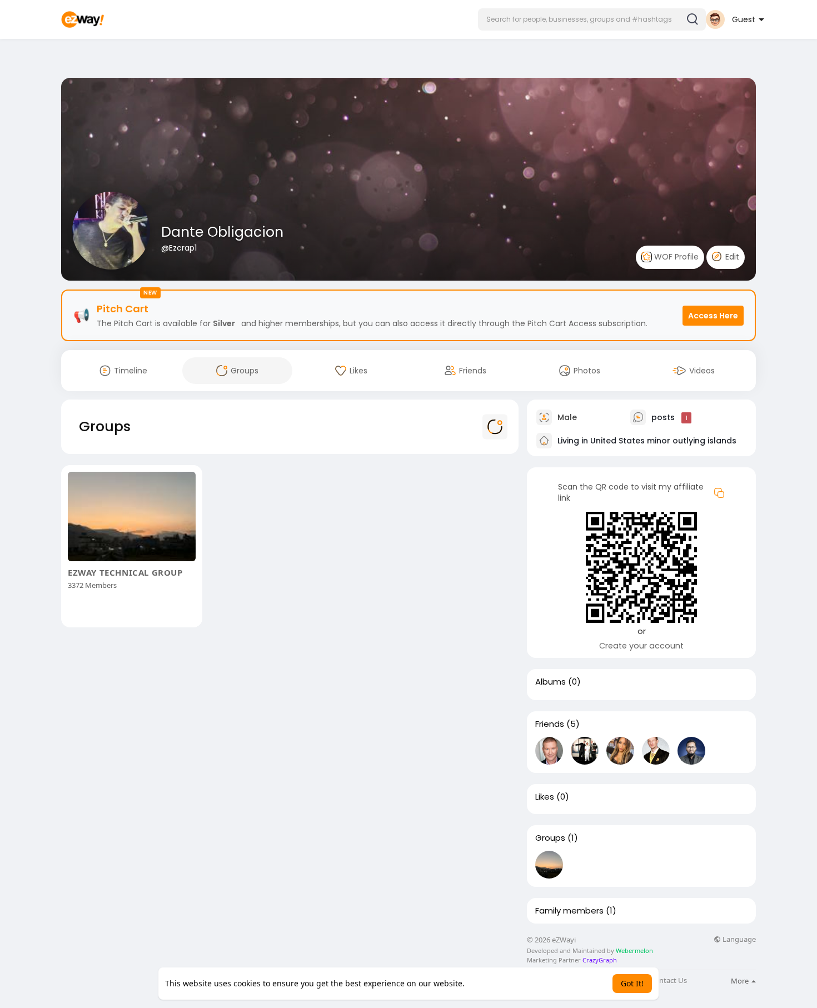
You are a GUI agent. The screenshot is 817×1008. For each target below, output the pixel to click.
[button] (592, 19)
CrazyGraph (599, 960)
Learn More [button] (488, 983)
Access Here (713, 315)
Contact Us (668, 980)
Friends (549, 724)
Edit (731, 256)
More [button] (740, 981)
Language (738, 939)
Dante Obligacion (222, 232)
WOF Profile (675, 256)
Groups (550, 838)
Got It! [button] (632, 983)
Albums (550, 681)
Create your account (641, 645)
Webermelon (634, 950)
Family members (569, 910)
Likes (544, 796)
